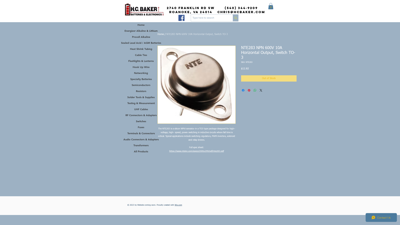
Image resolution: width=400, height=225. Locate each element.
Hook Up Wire (141, 67)
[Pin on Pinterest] (249, 90)
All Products (141, 151)
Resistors (141, 91)
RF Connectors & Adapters (141, 115)
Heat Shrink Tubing (141, 49)
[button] (270, 6)
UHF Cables (141, 109)
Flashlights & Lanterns (141, 61)
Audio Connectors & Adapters (141, 139)
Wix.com (178, 205)
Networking (141, 73)
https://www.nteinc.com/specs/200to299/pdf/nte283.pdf (196, 151)
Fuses (141, 127)
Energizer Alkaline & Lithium (141, 30)
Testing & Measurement (141, 103)
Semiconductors (141, 85)
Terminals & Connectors (141, 133)
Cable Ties (141, 55)
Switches (141, 121)
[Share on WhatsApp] (255, 90)
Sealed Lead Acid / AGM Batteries (141, 42)
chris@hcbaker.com (241, 12)
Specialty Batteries (141, 79)
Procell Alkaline (141, 36)
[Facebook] (181, 18)
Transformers (141, 145)
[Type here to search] (235, 18)
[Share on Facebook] (243, 90)
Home (161, 34)
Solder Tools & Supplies (141, 97)
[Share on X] (261, 90)
